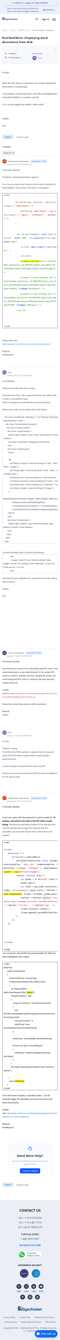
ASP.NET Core (23, 30)
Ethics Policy (50, 1322)
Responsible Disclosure (31, 1322)
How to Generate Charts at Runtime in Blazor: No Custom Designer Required (23, 9)
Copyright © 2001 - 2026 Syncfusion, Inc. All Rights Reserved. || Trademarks (30, 1329)
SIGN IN (8, 1185)
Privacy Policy (9, 1317)
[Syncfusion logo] (13, 18)
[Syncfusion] (30, 1308)
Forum (13, 30)
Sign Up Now (48, 10)
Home (4, 30)
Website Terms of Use (44, 1317)
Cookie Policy (25, 1317)
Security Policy (11, 1322)
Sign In (45, 19)
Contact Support (30, 1170)
